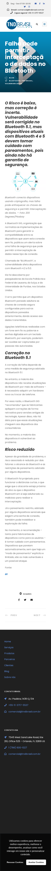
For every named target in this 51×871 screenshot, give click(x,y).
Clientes (8, 665)
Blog (11, 78)
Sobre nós (9, 677)
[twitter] (25, 6)
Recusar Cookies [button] (15, 862)
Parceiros (9, 659)
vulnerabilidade (13, 83)
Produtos (9, 653)
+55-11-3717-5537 (35, 13)
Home (7, 641)
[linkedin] (44, 3)
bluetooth (15, 81)
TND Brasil (27, 81)
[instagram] (29, 6)
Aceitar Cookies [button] (36, 862)
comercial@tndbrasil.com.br (31, 9)
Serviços (8, 647)
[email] (36, 3)
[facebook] (39, 3)
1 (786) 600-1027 (17, 747)
